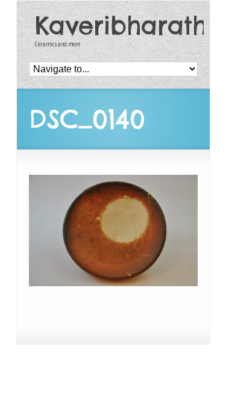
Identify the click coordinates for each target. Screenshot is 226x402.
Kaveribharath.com (116, 26)
